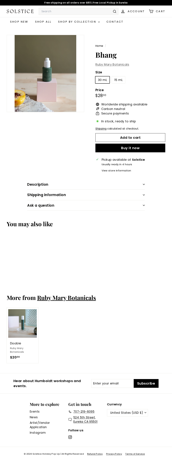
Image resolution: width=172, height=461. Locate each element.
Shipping (101, 128)
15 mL (118, 80)
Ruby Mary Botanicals (112, 64)
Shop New (19, 22)
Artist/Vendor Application (40, 425)
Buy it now (130, 148)
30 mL (102, 80)
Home (99, 46)
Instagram (38, 433)
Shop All (43, 22)
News (34, 417)
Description (37, 184)
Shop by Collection (77, 22)
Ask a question (40, 205)
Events (35, 412)
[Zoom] (45, 73)
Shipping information (46, 194)
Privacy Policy (114, 453)
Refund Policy (95, 453)
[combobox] (78, 11)
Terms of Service (135, 453)
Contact (114, 22)
